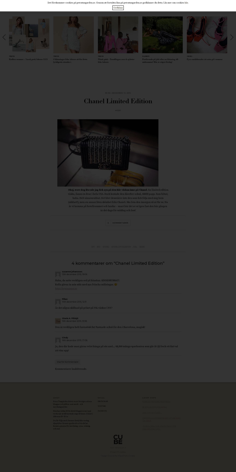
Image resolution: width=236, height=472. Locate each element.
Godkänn (118, 8)
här (186, 3)
